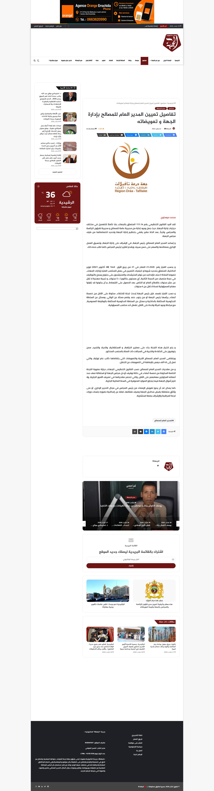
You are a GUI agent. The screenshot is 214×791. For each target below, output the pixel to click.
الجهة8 (168, 128)
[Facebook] (163, 431)
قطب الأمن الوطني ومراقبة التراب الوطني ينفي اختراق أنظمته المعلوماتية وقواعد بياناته (131, 505)
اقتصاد (111, 60)
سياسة (137, 60)
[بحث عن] (34, 60)
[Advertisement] (82, 36)
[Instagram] (36, 786)
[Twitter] (158, 431)
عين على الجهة (155, 60)
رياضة (130, 60)
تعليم (103, 60)
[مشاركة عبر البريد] (140, 431)
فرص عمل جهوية (66, 60)
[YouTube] (39, 786)
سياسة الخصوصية (135, 746)
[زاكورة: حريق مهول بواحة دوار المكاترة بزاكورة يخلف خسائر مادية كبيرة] (162, 634)
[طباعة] (134, 431)
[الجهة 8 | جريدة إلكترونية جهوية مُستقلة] (172, 42)
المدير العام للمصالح (163, 420)
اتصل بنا (139, 750)
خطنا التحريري (137, 735)
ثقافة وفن (89, 60)
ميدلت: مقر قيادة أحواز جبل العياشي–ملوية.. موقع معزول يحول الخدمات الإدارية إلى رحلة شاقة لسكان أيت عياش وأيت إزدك (50, 131)
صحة (97, 60)
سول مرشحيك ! (53, 60)
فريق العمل (38, 25)
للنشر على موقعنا (135, 742)
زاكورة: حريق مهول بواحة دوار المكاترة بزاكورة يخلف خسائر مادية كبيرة (163, 646)
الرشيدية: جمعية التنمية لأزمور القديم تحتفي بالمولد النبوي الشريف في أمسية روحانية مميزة (132, 646)
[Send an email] (165, 128)
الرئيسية (177, 60)
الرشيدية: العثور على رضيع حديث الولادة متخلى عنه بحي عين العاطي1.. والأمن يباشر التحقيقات (101, 646)
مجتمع (144, 60)
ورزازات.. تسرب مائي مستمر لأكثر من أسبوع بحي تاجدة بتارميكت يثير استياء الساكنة (50, 146)
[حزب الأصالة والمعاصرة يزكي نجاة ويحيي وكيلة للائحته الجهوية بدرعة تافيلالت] (70, 117)
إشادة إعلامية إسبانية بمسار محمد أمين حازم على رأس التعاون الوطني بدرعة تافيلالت (127, 25)
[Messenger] (146, 431)
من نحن (59, 25)
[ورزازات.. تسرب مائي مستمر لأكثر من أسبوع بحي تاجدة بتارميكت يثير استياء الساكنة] (70, 146)
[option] (131, 506)
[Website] (157, 465)
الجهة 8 (141, 786)
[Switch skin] (38, 60)
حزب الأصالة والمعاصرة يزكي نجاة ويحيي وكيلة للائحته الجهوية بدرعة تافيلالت (50, 116)
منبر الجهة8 (78, 60)
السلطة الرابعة (120, 60)
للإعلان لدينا (49, 25)
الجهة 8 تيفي (167, 60)
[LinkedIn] (152, 431)
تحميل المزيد (57, 171)
